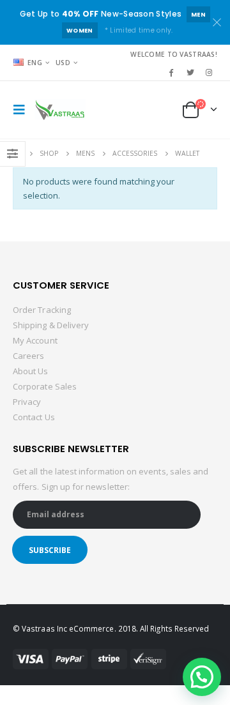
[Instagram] (209, 72)
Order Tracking (42, 309)
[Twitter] (190, 72)
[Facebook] (171, 72)
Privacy (27, 401)
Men (198, 14)
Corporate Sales (45, 386)
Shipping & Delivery (51, 325)
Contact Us (34, 417)
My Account (35, 340)
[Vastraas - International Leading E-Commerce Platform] (60, 109)
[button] (202, 677)
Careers (28, 355)
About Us (31, 371)
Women (79, 30)
